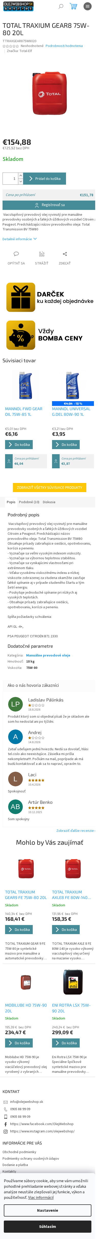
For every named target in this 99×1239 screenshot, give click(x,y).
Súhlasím (47, 1226)
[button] (26, 936)
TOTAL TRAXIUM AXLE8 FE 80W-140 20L (70, 895)
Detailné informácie (17, 239)
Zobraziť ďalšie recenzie (75, 830)
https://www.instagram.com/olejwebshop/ (42, 1131)
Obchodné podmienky (19, 1152)
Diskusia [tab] (49, 502)
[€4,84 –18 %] (73, 385)
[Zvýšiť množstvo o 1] (20, 176)
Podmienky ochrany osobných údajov (31, 1158)
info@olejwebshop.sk (26, 1101)
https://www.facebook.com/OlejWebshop (42, 1124)
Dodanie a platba (15, 1165)
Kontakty (9, 1171)
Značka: (19, 51)
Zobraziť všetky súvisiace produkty (49, 487)
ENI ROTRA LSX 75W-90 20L (71, 1008)
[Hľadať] (61, 6)
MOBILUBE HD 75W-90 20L (26, 1008)
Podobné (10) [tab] (29, 502)
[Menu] (87, 6)
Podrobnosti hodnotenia (64, 46)
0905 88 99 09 (20, 1109)
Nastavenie (47, 1210)
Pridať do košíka (48, 178)
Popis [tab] (11, 502)
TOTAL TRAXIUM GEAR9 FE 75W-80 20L (26, 894)
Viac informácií (41, 1197)
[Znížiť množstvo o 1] (20, 181)
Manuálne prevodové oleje (48, 655)
